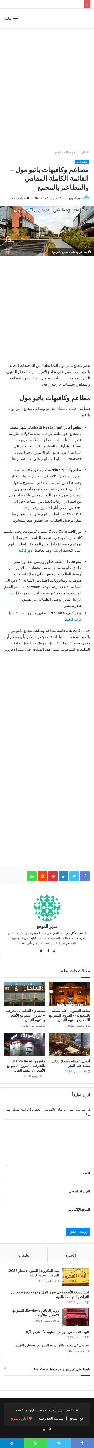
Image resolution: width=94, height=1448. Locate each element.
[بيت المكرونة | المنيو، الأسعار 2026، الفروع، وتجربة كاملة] (75, 1277)
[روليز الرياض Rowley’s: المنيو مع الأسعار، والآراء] (75, 1317)
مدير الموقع (76, 198)
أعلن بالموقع (19, 1418)
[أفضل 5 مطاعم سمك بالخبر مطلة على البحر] (69, 1044)
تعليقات (24, 1255)
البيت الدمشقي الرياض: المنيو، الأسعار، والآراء (57, 1332)
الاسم (86, 1173)
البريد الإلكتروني (79, 1191)
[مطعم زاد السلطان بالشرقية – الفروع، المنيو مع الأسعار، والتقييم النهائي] (24, 994)
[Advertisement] (47, 90)
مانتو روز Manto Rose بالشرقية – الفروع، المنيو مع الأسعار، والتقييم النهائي (26, 1065)
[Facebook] (50, 1430)
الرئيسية (80, 152)
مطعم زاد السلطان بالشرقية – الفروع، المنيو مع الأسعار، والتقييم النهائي (25, 1015)
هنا (14, 458)
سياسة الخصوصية (50, 1418)
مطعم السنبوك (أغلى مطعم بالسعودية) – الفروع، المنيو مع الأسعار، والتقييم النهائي (69, 1015)
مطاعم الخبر (62, 152)
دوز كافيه (25, 550)
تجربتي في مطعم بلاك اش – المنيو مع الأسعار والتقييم (52, 1345)
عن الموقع (76, 1418)
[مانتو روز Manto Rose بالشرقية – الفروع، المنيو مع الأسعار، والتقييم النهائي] (24, 1044)
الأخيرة (71, 1255)
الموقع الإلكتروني (79, 1209)
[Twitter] (44, 1430)
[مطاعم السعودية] (73, 18)
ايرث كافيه (74, 619)
